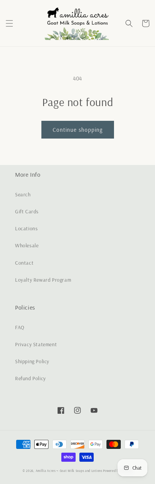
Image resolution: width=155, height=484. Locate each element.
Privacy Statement (36, 344)
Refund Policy (30, 378)
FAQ (19, 327)
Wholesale (26, 245)
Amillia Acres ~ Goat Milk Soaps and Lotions (69, 471)
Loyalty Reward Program (43, 279)
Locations (26, 228)
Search (23, 194)
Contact (24, 262)
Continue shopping (78, 129)
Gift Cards (27, 211)
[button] (9, 23)
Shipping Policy (32, 361)
